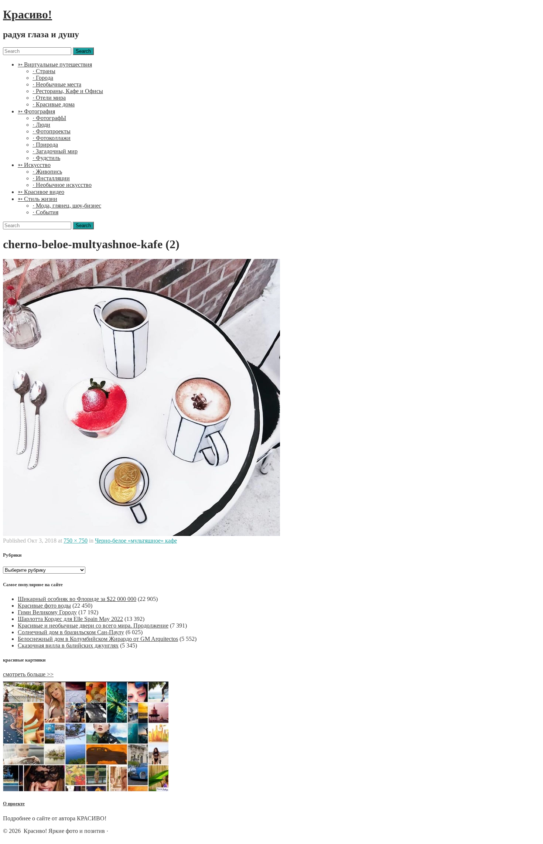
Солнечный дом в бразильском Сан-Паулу (71, 632)
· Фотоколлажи (52, 138)
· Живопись (47, 171)
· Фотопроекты (52, 131)
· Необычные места (57, 84)
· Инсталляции (51, 178)
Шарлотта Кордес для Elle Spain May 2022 (70, 619)
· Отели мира (49, 98)
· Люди (41, 125)
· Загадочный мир (55, 151)
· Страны (44, 71)
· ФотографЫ (49, 118)
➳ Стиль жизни (37, 199)
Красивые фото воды (44, 605)
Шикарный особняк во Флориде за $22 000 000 (77, 599)
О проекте (14, 803)
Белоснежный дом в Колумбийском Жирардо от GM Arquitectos (98, 639)
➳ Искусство (34, 165)
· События (45, 212)
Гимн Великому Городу (47, 612)
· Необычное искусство (62, 185)
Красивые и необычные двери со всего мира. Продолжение (93, 625)
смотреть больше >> (28, 674)
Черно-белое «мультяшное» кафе (136, 540)
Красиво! (27, 14)
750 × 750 (76, 540)
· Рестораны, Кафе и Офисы (68, 91)
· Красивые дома (54, 104)
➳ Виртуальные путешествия (55, 64)
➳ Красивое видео (41, 192)
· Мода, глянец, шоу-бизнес (67, 205)
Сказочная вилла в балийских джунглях (68, 645)
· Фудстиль (46, 158)
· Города (43, 78)
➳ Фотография (36, 111)
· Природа (45, 144)
